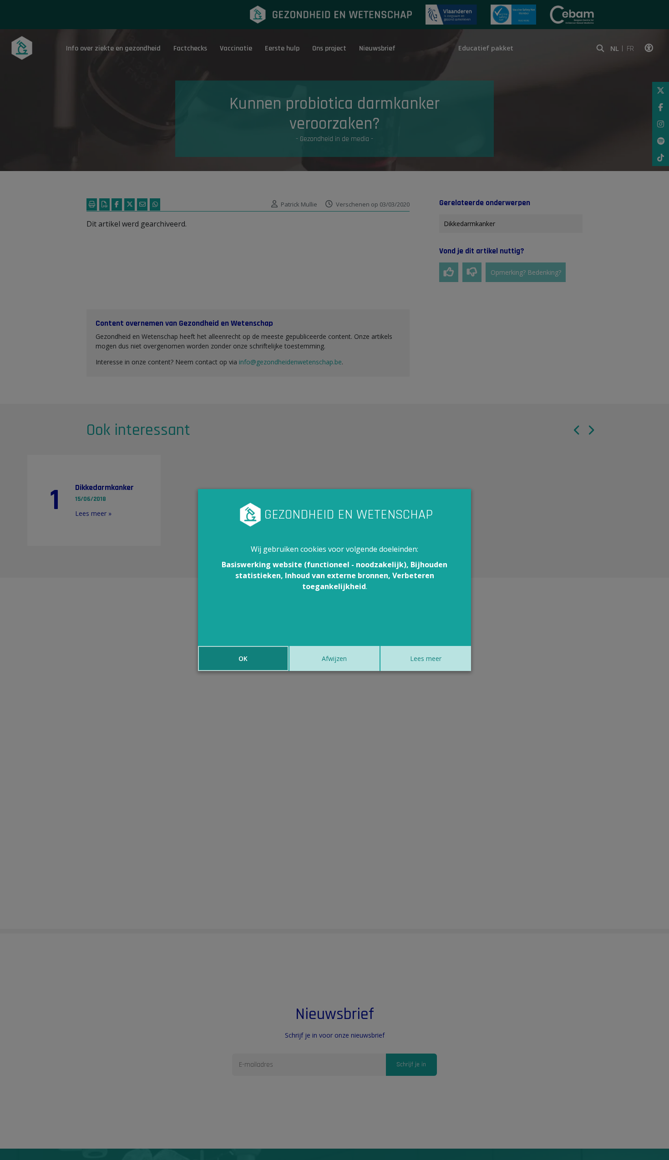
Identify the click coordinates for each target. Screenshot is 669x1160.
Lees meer (425, 658)
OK (243, 658)
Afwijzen (334, 658)
